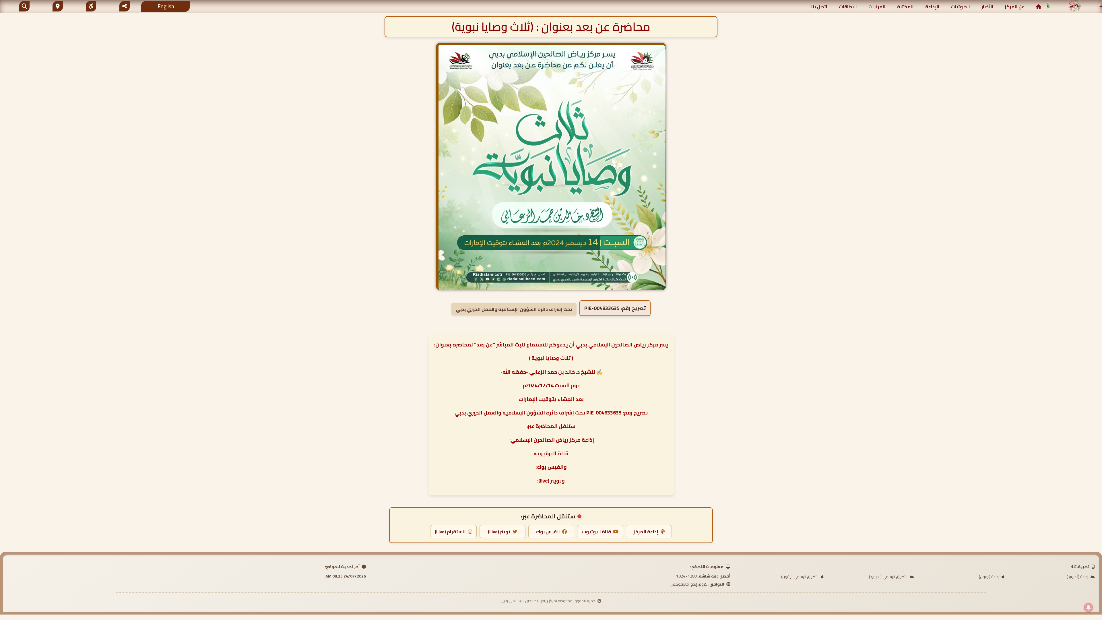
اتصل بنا (819, 6)
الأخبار (987, 6)
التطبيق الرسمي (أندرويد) (888, 576)
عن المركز (1015, 6)
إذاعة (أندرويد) (1078, 576)
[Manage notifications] (1088, 607)
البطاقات (848, 6)
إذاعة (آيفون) (989, 576)
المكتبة (905, 6)
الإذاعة (932, 6)
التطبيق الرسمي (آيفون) (800, 576)
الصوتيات (960, 6)
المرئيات (877, 6)
